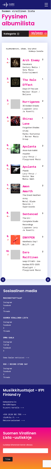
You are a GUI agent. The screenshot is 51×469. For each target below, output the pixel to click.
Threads (6, 311)
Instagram (7, 302)
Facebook (7, 305)
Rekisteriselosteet (11, 420)
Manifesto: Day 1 (30, 241)
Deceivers (27, 64)
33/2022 (37, 33)
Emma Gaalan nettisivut (13, 357)
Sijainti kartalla (11, 407)
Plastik (26, 170)
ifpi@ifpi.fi (8, 417)
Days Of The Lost (30, 88)
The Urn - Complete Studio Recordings (30, 221)
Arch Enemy (31, 60)
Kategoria (10, 33)
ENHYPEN (29, 237)
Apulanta (29, 146)
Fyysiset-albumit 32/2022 (3, 279)
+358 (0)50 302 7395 (12, 414)
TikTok (6, 345)
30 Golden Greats (31, 105)
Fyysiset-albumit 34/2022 (48, 279)
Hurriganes (31, 102)
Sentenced (30, 214)
